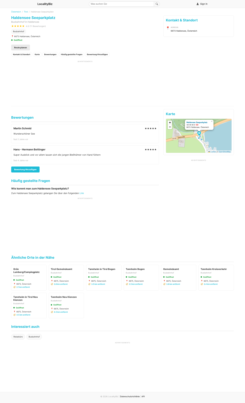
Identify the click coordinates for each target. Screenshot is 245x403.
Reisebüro (18, 336)
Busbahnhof (18, 31)
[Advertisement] (85, 82)
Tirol (26, 11)
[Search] (157, 4)
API (143, 396)
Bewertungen (50, 54)
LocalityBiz (44, 4)
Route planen (20, 47)
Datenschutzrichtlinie (130, 396)
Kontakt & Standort (21, 54)
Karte (37, 54)
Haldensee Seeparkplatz (196, 122)
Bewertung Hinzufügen (97, 54)
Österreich (16, 11)
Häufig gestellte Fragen (71, 54)
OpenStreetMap (225, 151)
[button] (199, 134)
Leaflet (213, 151)
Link (82, 193)
